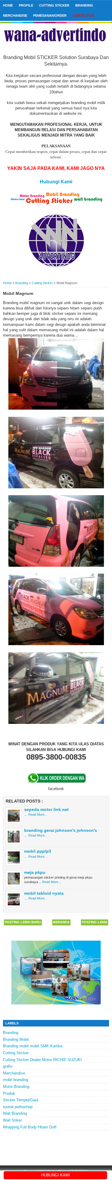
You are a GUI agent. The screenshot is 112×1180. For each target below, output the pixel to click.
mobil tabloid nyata (44, 893)
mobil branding (15, 1079)
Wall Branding (15, 1113)
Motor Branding (16, 1086)
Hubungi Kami (56, 181)
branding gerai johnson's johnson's (60, 830)
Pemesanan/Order (50, 15)
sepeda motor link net (46, 809)
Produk (9, 1093)
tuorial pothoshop (18, 1107)
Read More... (37, 814)
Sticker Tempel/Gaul (20, 1100)
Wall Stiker (12, 1120)
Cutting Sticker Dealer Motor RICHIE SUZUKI (42, 1059)
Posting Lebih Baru (23, 922)
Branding (84, 5)
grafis (8, 1066)
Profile (26, 5)
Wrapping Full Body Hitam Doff (29, 1127)
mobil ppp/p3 (37, 851)
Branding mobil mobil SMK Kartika (32, 1046)
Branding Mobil (16, 1039)
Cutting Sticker (54, 5)
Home (8, 5)
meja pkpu (34, 872)
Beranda (61, 922)
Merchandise (15, 15)
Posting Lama (94, 922)
